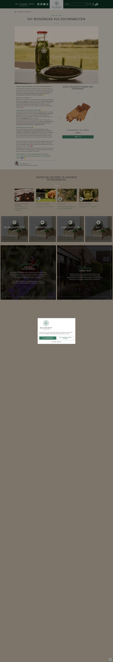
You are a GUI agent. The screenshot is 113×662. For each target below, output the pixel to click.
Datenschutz (54, 341)
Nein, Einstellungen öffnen (65, 338)
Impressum (59, 341)
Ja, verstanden (48, 338)
